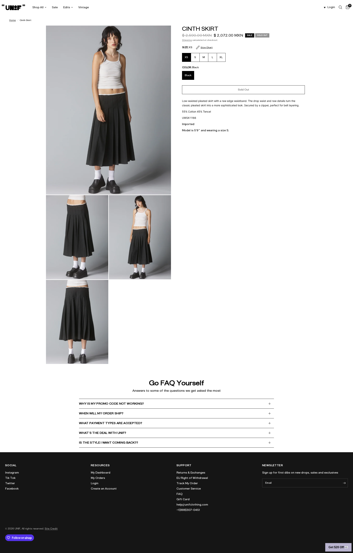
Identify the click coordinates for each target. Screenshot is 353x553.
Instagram (12, 472)
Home (12, 20)
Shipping (187, 40)
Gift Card (183, 499)
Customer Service (188, 488)
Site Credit (51, 528)
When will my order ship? (101, 413)
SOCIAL (10, 465)
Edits (66, 7)
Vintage (83, 7)
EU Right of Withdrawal (192, 478)
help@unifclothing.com (192, 504)
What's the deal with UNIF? (102, 433)
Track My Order (187, 483)
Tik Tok (10, 478)
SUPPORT (184, 465)
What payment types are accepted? (110, 423)
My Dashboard (100, 472)
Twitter (10, 483)
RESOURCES (100, 465)
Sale (55, 7)
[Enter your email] (344, 483)
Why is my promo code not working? (111, 403)
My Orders (98, 478)
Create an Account (104, 488)
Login (94, 483)
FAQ (179, 494)
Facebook (12, 488)
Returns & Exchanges (190, 472)
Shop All (38, 7)
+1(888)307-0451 (188, 510)
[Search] (340, 7)
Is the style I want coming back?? (108, 442)
